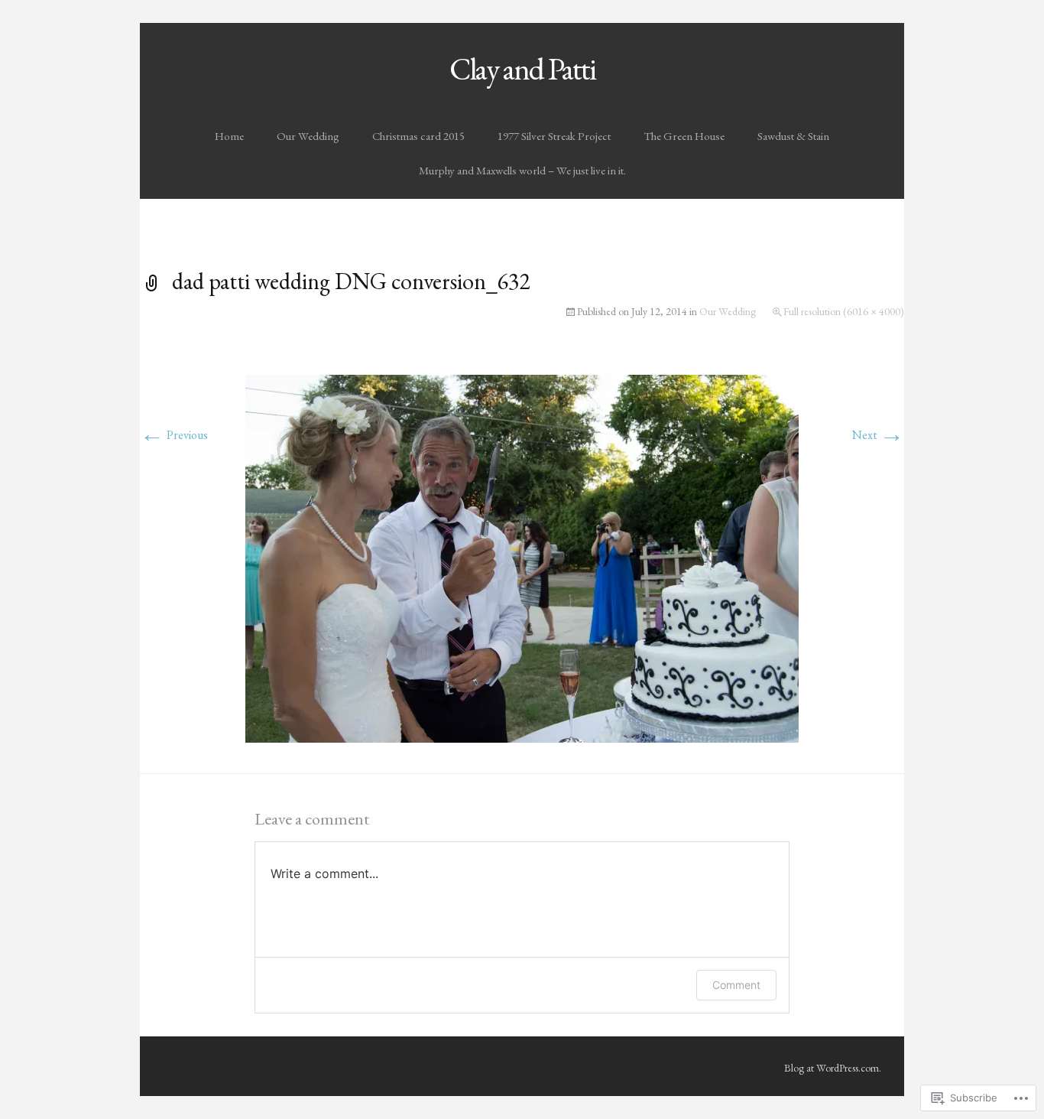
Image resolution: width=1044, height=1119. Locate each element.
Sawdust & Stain (793, 135)
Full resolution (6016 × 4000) (843, 311)
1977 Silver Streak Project (554, 135)
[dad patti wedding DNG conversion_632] (522, 557)
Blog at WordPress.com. (832, 1068)
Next (878, 435)
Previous (174, 435)
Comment (736, 984)
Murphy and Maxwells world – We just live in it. (522, 170)
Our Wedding (308, 135)
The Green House (684, 135)
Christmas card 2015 (418, 135)
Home (229, 135)
